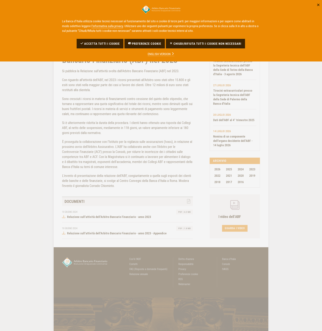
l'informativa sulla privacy (107, 26)
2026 (217, 169)
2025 (229, 169)
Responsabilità (185, 264)
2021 (229, 175)
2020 (241, 175)
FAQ (148, 269)
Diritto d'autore (186, 259)
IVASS (225, 269)
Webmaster (184, 284)
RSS (180, 279)
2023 (252, 169)
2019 (252, 175)
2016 (241, 182)
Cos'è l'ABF (135, 259)
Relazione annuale (138, 274)
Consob (226, 264)
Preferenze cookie (188, 274)
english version (159, 54)
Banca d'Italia (229, 259)
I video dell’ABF (230, 217)
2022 (217, 175)
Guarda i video (235, 228)
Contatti (133, 264)
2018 (217, 182)
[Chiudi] (318, 4)
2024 (241, 169)
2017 (229, 182)
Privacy (182, 269)
